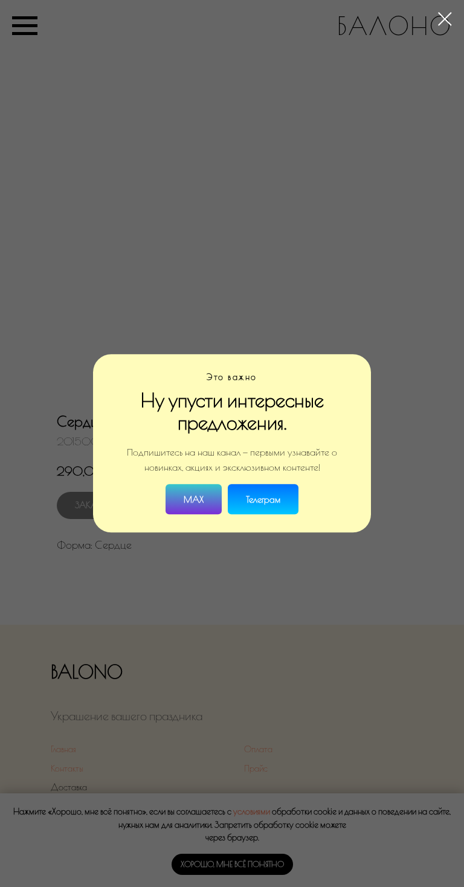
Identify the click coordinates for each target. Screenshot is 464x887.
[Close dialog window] (445, 19)
